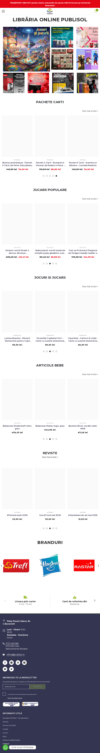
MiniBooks (17, 335)
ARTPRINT (17, 512)
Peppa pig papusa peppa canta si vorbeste (83, 339)
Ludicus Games (82, 423)
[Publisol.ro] (16, 566)
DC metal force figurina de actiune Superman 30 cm (83, 251)
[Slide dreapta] (95, 601)
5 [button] (56, 176)
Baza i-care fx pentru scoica (17, 426)
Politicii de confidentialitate (15, 698)
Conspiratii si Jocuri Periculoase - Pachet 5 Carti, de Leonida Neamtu (83, 164)
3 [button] (50, 176)
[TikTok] (24, 662)
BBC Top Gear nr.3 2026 (50, 515)
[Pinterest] (18, 662)
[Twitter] (11, 669)
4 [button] (53, 176)
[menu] (3, 11)
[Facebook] (5, 662)
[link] (25, 600)
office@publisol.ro (16, 654)
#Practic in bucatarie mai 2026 (17, 516)
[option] (17, 143)
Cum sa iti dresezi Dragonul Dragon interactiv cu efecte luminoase (17, 252)
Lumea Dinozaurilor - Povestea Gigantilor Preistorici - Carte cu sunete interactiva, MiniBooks (17, 339)
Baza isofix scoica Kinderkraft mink (50, 427)
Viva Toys (17, 247)
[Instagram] (11, 662)
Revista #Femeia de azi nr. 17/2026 (83, 516)
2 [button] (47, 176)
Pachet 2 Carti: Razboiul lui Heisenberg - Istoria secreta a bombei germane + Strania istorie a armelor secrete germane (50, 164)
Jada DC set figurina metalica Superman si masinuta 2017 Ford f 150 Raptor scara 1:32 (50, 252)
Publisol (17, 160)
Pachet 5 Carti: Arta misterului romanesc (17, 164)
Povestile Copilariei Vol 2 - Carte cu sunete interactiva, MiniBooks (50, 339)
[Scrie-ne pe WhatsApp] (5, 747)
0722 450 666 (12, 643)
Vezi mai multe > (90, 111)
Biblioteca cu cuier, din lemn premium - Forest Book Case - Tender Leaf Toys (83, 427)
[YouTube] (5, 669)
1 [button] (43, 176)
